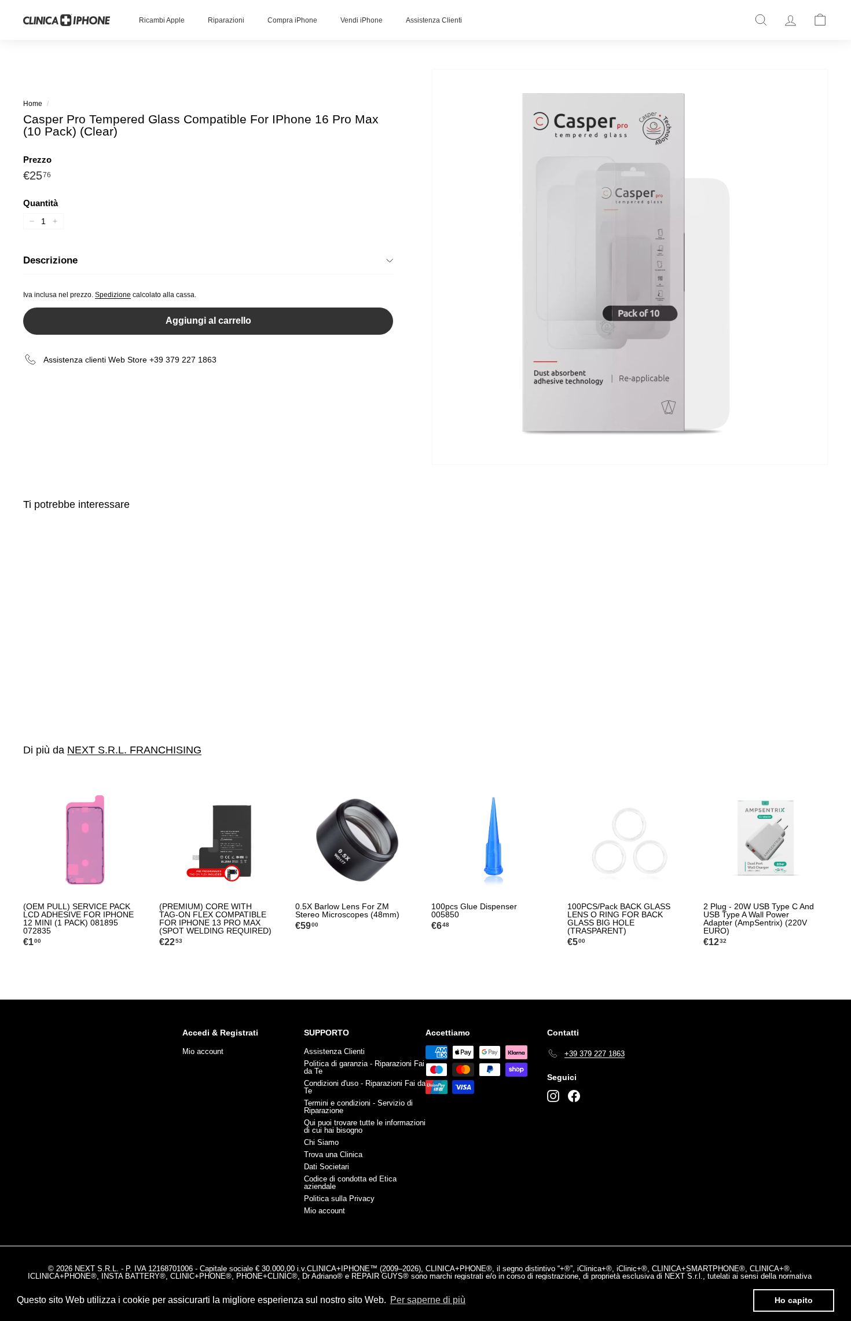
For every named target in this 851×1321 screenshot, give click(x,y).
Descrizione (50, 260)
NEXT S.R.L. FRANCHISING (134, 750)
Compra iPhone (292, 20)
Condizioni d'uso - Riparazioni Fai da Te (365, 1087)
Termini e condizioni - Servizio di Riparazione (358, 1107)
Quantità (40, 203)
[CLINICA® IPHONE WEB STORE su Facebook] (574, 1096)
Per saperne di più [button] (427, 1300)
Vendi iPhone (361, 20)
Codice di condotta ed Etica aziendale (350, 1182)
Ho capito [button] (794, 1300)
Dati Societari (326, 1166)
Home (32, 104)
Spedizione (113, 295)
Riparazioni (226, 20)
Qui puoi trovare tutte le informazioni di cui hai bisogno (365, 1126)
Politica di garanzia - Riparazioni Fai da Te (364, 1067)
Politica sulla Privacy (339, 1198)
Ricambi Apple (162, 20)
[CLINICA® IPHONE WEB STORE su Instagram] (553, 1096)
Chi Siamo (321, 1142)
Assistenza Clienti (434, 20)
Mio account (202, 1051)
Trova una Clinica (333, 1154)
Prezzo (37, 159)
